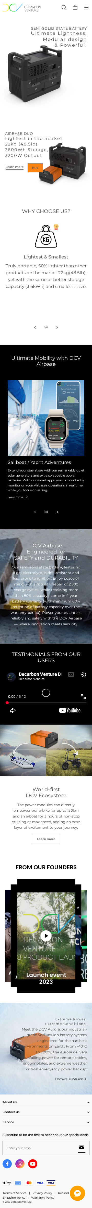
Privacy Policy (42, 1193)
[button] (86, 8)
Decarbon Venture (21, 1202)
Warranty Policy (42, 1197)
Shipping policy (14, 1197)
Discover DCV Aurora (69, 1079)
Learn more (15, 167)
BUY (35, 168)
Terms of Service (15, 1193)
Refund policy (68, 1193)
